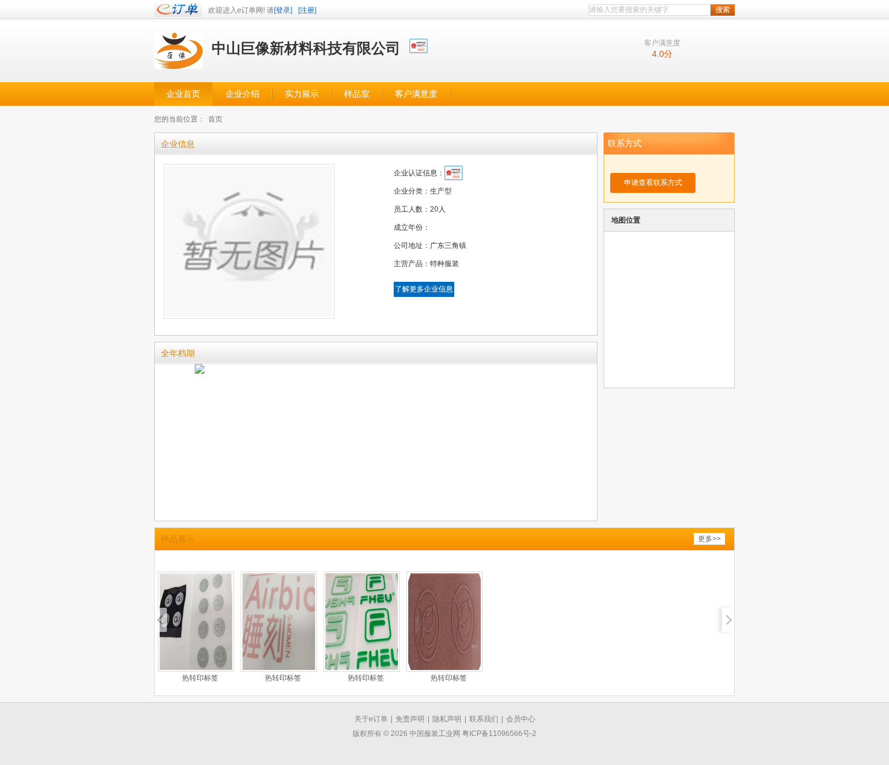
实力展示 (302, 94)
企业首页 (183, 94)
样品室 (357, 94)
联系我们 (483, 719)
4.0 (658, 54)
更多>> (709, 539)
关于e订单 (371, 719)
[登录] (283, 10)
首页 (215, 119)
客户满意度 (416, 94)
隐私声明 (446, 719)
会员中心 (520, 719)
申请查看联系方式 (653, 182)
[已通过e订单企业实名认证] (419, 45)
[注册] (307, 10)
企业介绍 (242, 94)
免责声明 (410, 719)
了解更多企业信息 (424, 289)
